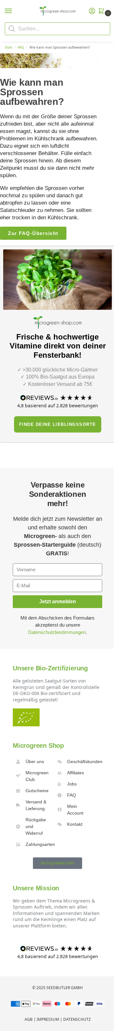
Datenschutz (77, 1019)
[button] (102, 11)
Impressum (48, 1019)
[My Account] (92, 11)
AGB (29, 1019)
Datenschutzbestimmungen (57, 632)
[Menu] (14, 11)
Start (8, 47)
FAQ (21, 47)
